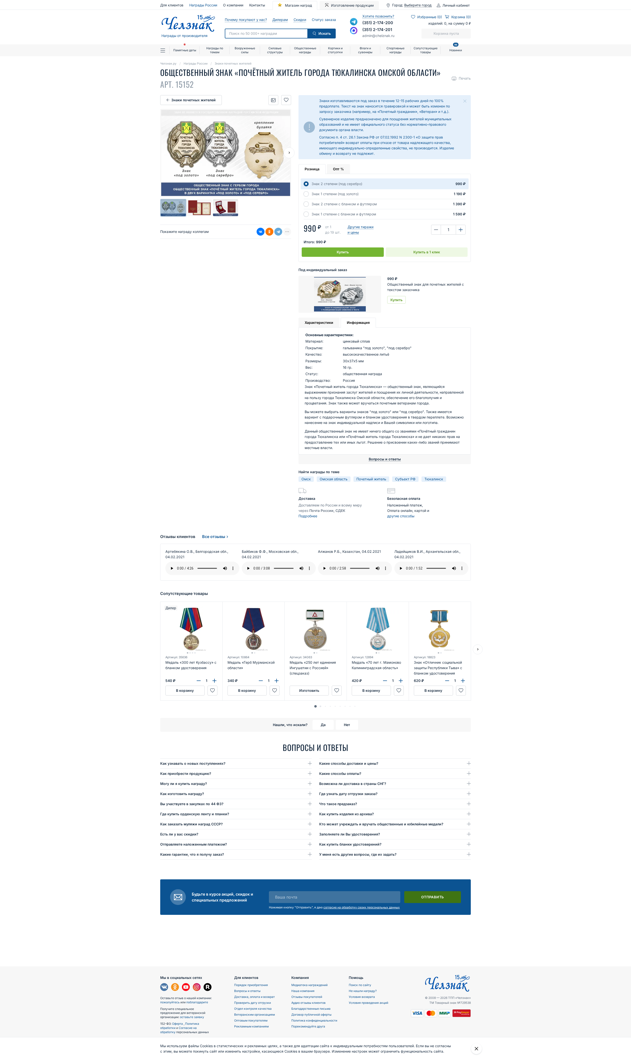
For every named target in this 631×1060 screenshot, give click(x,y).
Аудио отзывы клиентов (308, 1003)
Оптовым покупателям (250, 1020)
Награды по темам (214, 50)
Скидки (300, 19)
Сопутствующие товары (426, 50)
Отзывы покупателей (306, 997)
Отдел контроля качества (253, 1008)
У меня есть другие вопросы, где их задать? (358, 854)
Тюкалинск (433, 479)
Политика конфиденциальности (314, 1020)
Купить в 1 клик (426, 252)
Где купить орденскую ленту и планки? (194, 814)
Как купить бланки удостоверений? (350, 844)
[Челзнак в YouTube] (186, 987)
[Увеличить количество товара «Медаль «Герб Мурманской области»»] (277, 681)
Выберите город (418, 5)
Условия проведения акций (368, 1003)
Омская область (334, 479)
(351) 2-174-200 (377, 22)
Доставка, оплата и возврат (254, 997)
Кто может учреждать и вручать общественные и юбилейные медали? (381, 824)
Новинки (455, 48)
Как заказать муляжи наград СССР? (191, 824)
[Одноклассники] (269, 232)
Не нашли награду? (363, 991)
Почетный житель (371, 479)
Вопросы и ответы (247, 991)
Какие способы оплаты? (340, 773)
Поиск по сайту (360, 985)
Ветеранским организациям (254, 1014)
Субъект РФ (405, 479)
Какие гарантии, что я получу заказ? (192, 854)
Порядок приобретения (251, 985)
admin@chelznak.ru (378, 36)
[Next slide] (289, 152)
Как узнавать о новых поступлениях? (193, 763)
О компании (233, 5)
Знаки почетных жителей (193, 100)
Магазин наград (298, 5)
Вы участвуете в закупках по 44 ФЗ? (192, 804)
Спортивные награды (395, 50)
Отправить (432, 897)
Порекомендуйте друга (308, 1026)
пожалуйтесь (170, 1002)
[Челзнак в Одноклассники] (175, 987)
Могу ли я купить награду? (183, 784)
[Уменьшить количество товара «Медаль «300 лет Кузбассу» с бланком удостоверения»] (199, 681)
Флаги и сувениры (365, 50)
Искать (324, 33)
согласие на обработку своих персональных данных (361, 907)
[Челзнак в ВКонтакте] (164, 987)
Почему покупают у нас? (245, 19)
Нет (347, 725)
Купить (343, 252)
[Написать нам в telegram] (353, 21)
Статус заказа (324, 19)
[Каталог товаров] (165, 50)
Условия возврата (362, 997)
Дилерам (280, 19)
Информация (358, 322)
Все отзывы (213, 536)
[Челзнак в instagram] (197, 987)
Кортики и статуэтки (335, 50)
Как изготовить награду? (182, 794)
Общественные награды (305, 50)
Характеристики (319, 322)
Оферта (178, 1023)
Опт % (338, 169)
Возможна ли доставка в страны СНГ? (352, 784)
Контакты (257, 5)
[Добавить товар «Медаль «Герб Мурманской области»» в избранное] (275, 690)
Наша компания (303, 991)
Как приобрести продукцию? (185, 773)
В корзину (185, 690)
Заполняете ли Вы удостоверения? (349, 834)
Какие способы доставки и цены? (348, 763)
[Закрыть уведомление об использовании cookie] (476, 1048)
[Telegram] (278, 232)
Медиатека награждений (309, 985)
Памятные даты (184, 50)
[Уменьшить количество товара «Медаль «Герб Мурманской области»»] (261, 681)
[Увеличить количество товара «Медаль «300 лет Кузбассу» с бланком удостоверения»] (214, 681)
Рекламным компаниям (251, 1026)
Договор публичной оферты (311, 1014)
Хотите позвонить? (378, 16)
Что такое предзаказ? (338, 804)
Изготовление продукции (352, 5)
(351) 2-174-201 (377, 29)
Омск (306, 479)
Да (323, 725)
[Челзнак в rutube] (207, 987)
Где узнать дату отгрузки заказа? (348, 794)
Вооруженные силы (245, 50)
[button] (315, 706)
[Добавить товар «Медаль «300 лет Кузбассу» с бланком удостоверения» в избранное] (212, 690)
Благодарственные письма (311, 1008)
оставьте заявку (192, 1017)
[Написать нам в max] (353, 30)
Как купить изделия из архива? (346, 814)
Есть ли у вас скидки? (179, 834)
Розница (312, 169)
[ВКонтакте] (260, 232)
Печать (465, 78)
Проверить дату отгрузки (252, 1003)
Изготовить (309, 690)
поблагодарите (197, 1002)
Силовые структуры (275, 50)
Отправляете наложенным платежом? (193, 844)
